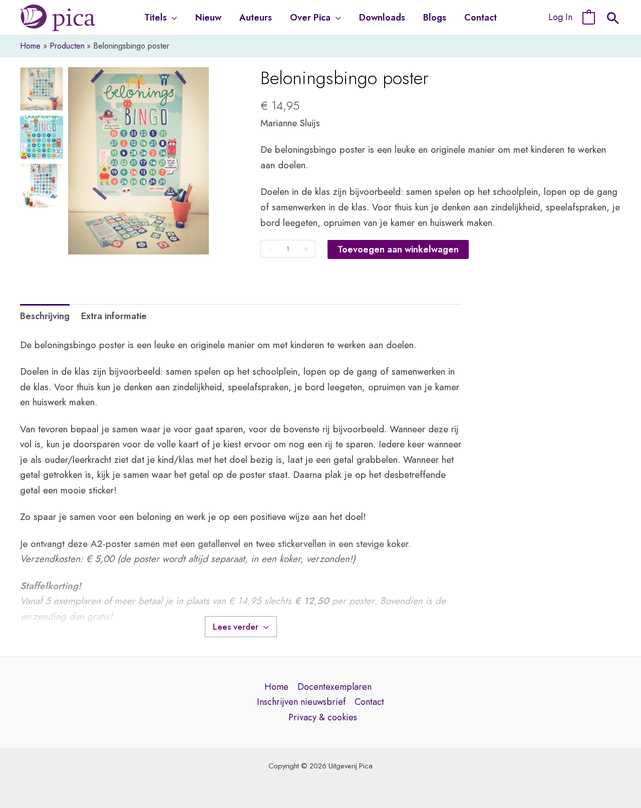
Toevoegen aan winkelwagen (398, 249)
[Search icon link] (613, 19)
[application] (172, 17)
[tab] (45, 316)
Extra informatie (114, 316)
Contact (369, 701)
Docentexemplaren (334, 686)
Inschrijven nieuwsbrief (301, 701)
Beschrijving (45, 316)
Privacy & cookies (322, 717)
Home (276, 686)
